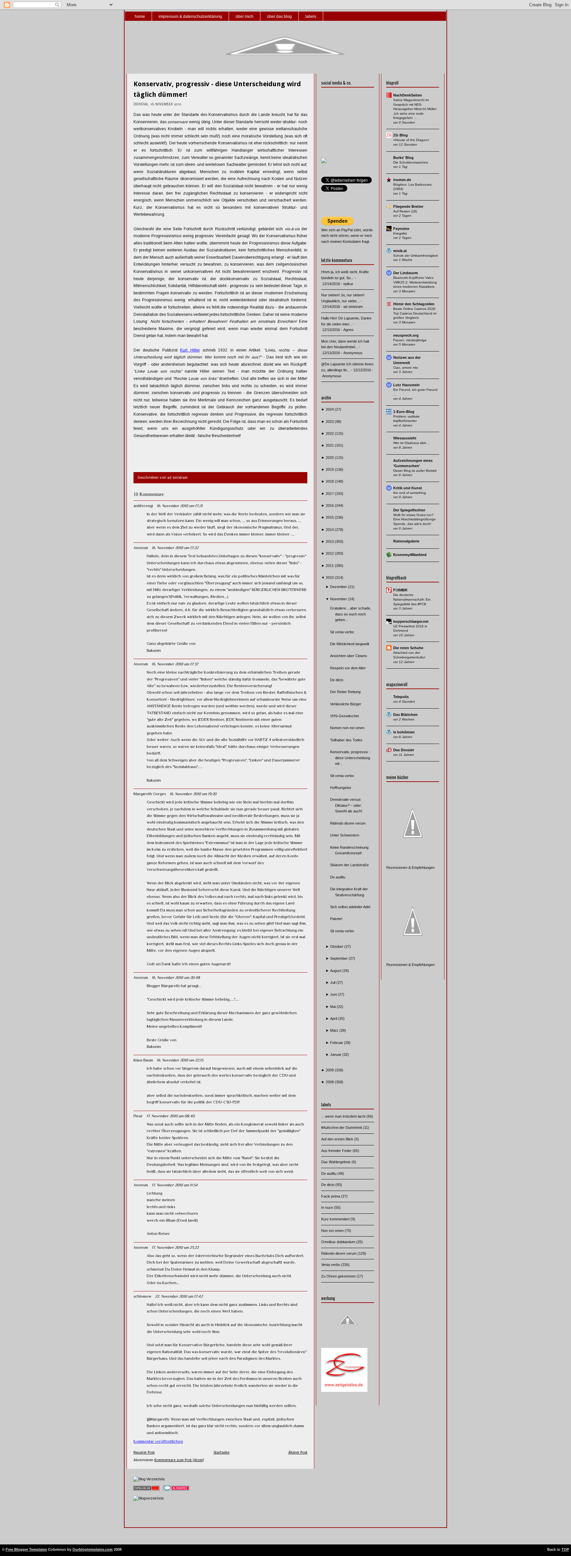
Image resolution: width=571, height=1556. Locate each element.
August (336, 971)
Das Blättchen (405, 715)
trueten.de (402, 180)
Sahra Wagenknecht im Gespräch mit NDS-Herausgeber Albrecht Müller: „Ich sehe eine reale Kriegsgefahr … (415, 109)
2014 (330, 530)
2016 (330, 505)
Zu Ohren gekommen (339, 1276)
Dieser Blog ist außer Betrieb (415, 470)
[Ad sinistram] (323, 162)
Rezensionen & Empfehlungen (410, 868)
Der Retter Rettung (345, 692)
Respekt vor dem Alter (348, 668)
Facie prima (331, 1196)
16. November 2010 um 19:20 (193, 794)
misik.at (400, 251)
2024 (330, 409)
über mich (244, 16)
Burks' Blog (403, 158)
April (334, 1018)
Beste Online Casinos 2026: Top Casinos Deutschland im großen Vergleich (415, 313)
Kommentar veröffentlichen (158, 1441)
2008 (330, 1082)
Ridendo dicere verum (347, 823)
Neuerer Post (144, 1452)
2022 (330, 433)
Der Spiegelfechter (409, 510)
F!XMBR (400, 590)
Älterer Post (297, 1452)
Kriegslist (400, 233)
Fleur (138, 1116)
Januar (336, 1054)
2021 (330, 445)
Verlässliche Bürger (345, 704)
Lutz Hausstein (406, 385)
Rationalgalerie (406, 541)
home (140, 16)
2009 (330, 1070)
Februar (337, 1043)
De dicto (336, 680)
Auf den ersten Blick (337, 1139)
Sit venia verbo (342, 632)
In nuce (327, 1207)
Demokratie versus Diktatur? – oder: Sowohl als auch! (346, 805)
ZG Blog (400, 135)
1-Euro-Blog (403, 412)
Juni (334, 994)
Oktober (337, 946)
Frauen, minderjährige (410, 340)
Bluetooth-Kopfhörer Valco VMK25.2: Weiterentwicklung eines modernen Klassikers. (415, 282)
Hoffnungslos (340, 788)
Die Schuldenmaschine (410, 162)
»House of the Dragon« (411, 140)
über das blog (279, 16)
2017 (330, 494)
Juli (333, 982)
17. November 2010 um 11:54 (175, 1185)
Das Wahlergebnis (336, 1162)
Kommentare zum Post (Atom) (179, 1460)
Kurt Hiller (190, 350)
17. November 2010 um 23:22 (175, 1247)
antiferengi (143, 505)
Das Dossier (403, 750)
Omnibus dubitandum (338, 1242)
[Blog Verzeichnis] (149, 1479)
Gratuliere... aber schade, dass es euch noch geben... (350, 614)
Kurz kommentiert (336, 1219)
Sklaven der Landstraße (349, 865)
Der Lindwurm (405, 273)
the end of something (409, 493)
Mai (333, 1007)
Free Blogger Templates (26, 1549)
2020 (330, 458)
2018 (330, 481)
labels (310, 16)
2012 (330, 553)
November (339, 599)
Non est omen (333, 1231)
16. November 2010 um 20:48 (176, 977)
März (334, 1030)
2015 (330, 517)
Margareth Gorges (149, 794)
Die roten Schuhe (408, 648)
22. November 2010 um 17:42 (179, 1296)
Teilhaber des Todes (346, 740)
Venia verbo (331, 1265)
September (339, 958)
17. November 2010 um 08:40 (170, 1116)
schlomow (142, 1296)
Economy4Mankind (410, 555)
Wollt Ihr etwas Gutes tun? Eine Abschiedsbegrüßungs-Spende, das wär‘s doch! (414, 519)
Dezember (339, 587)
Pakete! (336, 919)
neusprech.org (406, 335)
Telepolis (401, 697)
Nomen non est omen (347, 728)
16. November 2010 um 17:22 (175, 547)
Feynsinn (401, 229)
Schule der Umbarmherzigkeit (415, 255)
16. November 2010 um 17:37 (175, 664)
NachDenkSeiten (407, 95)
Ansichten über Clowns (348, 656)
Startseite (221, 1452)
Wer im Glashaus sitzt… (411, 443)
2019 (330, 469)
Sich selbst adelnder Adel (350, 907)
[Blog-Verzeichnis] (176, 1491)
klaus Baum (143, 1060)
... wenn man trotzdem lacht (343, 1116)
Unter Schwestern (344, 835)
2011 (330, 566)
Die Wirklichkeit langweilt (349, 644)
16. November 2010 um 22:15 (180, 1060)
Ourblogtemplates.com (92, 1549)
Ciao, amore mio (405, 367)
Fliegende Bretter (408, 206)
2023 (330, 422)
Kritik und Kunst (407, 488)
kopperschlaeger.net (411, 621)
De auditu (337, 877)
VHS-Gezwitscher (344, 716)
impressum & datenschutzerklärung (190, 16)
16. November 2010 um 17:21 (180, 505)
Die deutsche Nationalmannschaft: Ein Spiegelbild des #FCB (412, 599)
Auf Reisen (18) (405, 211)
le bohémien (404, 732)
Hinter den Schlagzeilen (414, 304)
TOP (565, 1549)
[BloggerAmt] (149, 1498)
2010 (330, 577)
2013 (330, 541)
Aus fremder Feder (337, 1151)
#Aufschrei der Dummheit (342, 1128)
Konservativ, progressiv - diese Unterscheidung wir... (350, 757)
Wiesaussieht (404, 438)
